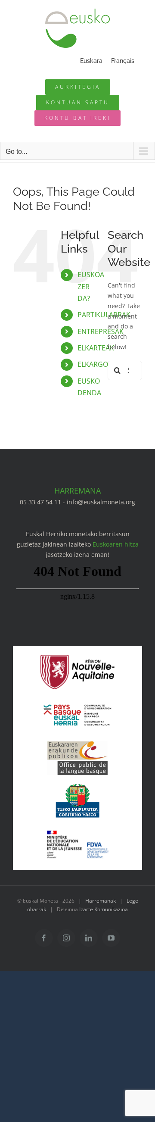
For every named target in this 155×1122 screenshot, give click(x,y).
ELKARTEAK (96, 348)
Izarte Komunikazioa (103, 909)
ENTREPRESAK (101, 331)
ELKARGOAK (97, 364)
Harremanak (100, 900)
